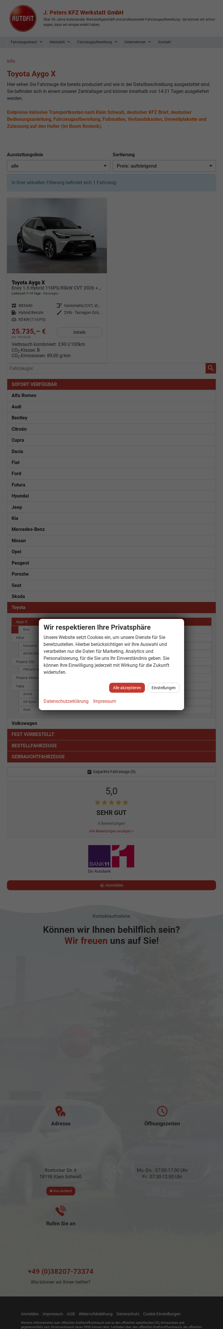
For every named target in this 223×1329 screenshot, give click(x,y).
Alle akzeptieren (127, 687)
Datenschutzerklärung (66, 701)
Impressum (104, 701)
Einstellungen (164, 687)
